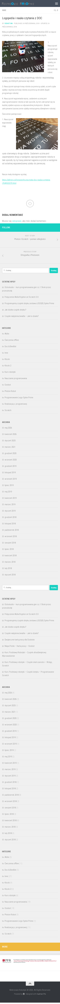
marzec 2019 (10, 504)
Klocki (7, 359)
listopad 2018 (10, 523)
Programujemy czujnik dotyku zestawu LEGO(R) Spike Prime (29, 303)
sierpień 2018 (10, 543)
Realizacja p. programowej (16, 404)
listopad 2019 (10, 472)
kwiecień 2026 (10, 434)
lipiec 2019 (9, 485)
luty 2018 (8, 568)
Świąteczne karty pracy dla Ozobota (19, 639)
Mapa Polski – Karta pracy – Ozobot (19, 646)
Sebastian (8, 23)
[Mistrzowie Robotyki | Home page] (23, 3)
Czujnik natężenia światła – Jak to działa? (22, 316)
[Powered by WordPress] (24, 994)
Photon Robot (10, 391)
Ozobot (8, 384)
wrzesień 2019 (11, 479)
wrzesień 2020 (11, 459)
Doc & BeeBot (10, 346)
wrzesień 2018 (11, 536)
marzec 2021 (10, 447)
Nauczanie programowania (16, 378)
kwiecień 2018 (10, 555)
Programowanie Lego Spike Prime (19, 397)
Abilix (7, 333)
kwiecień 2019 (10, 498)
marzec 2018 (10, 562)
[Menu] (56, 3)
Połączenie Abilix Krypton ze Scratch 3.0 (21, 297)
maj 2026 (8, 428)
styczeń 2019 (10, 511)
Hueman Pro (41, 994)
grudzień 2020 (10, 453)
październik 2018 (12, 530)
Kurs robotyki (10, 372)
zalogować (16, 221)
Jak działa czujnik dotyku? (15, 310)
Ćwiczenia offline (12, 340)
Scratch (8, 410)
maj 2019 (8, 491)
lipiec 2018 (9, 549)
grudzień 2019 (10, 466)
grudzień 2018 (10, 517)
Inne (4, 10)
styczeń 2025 (10, 440)
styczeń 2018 (10, 574)
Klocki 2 (8, 365)
